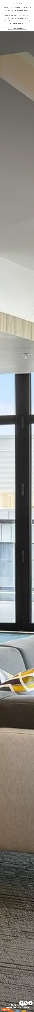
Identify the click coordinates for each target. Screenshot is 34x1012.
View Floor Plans (17, 28)
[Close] (30, 2)
